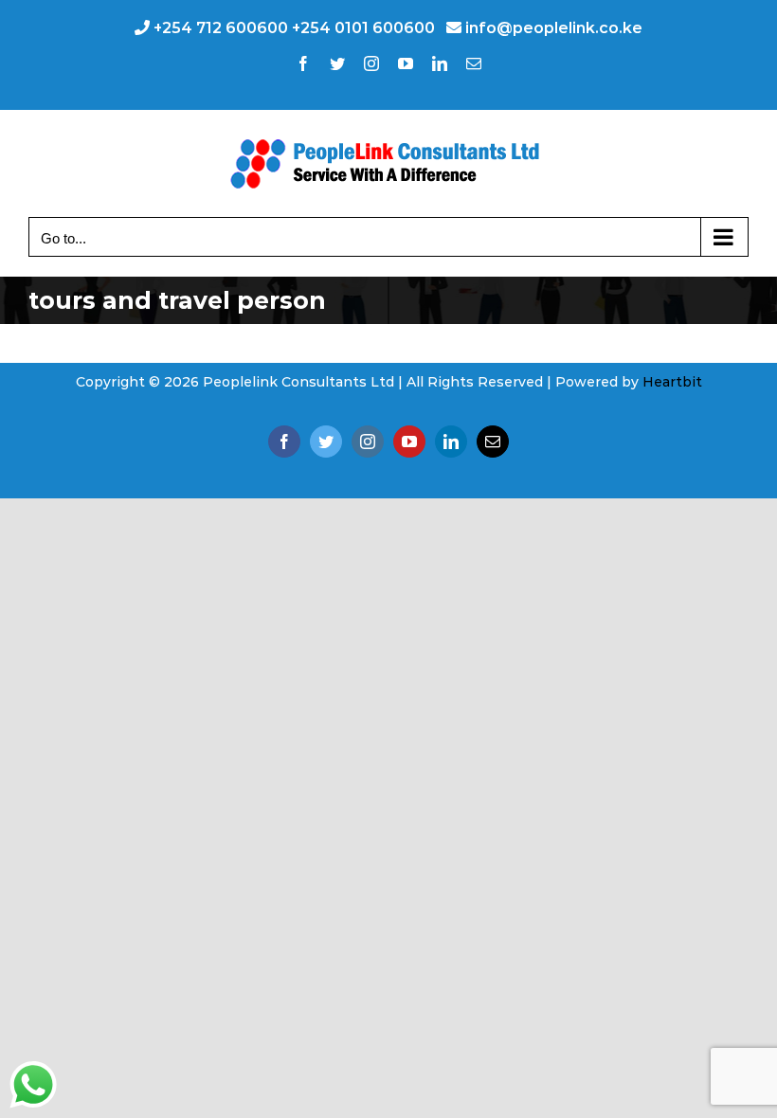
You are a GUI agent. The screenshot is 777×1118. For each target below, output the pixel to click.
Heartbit (672, 381)
